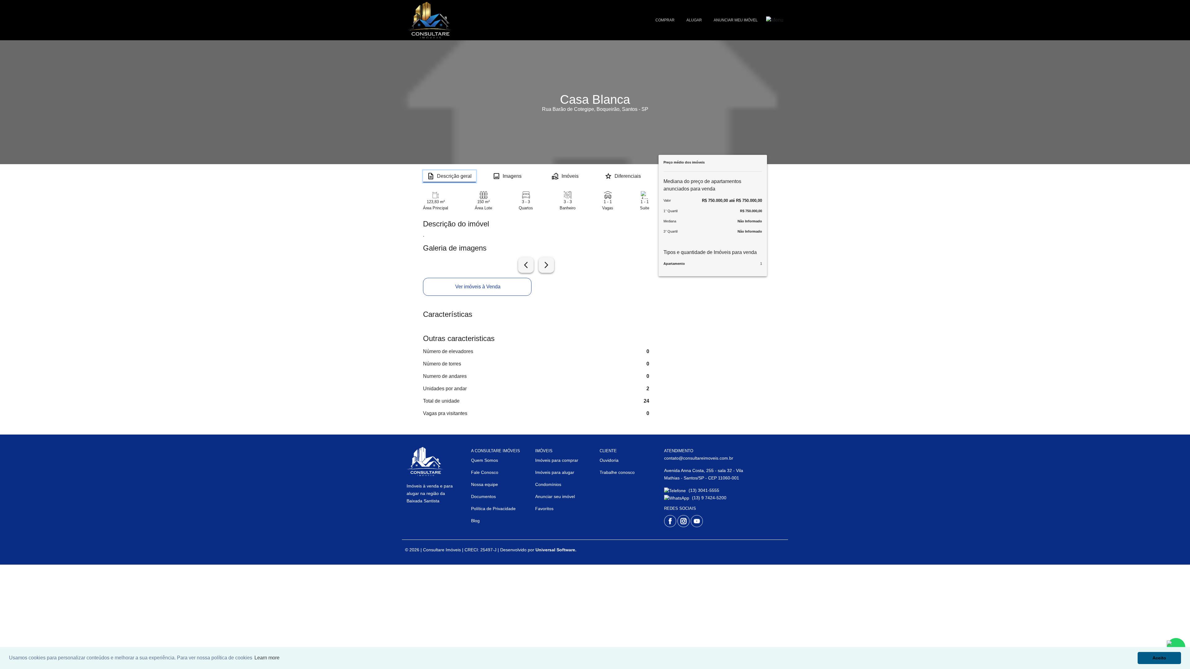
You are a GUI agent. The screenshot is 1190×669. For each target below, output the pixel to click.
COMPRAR (665, 20)
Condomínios (548, 484)
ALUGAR (694, 20)
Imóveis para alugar (554, 472)
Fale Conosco (484, 472)
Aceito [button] (1159, 657)
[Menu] (774, 20)
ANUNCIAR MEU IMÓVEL (736, 20)
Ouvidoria (609, 460)
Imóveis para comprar (556, 460)
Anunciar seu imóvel (555, 496)
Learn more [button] (267, 657)
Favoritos (544, 508)
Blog (475, 520)
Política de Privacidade (493, 508)
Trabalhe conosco (617, 472)
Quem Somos (484, 460)
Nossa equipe (484, 484)
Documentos (483, 496)
